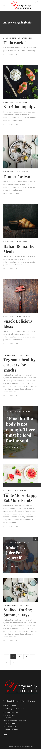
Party (24, 102)
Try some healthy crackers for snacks (19, 365)
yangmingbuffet (12, 54)
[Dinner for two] (20, 136)
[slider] (6, 506)
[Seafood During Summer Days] (20, 580)
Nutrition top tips (19, 106)
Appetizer (25, 355)
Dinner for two (16, 176)
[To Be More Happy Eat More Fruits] (20, 475)
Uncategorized (25, 38)
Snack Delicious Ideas (18, 323)
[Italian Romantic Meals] (20, 206)
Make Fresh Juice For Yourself (17, 552)
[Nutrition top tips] (20, 66)
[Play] (6, 485)
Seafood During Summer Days (17, 612)
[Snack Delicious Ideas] (20, 280)
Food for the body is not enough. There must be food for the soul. (20, 429)
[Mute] (6, 502)
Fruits (26, 543)
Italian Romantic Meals (18, 249)
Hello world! (14, 42)
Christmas (27, 172)
